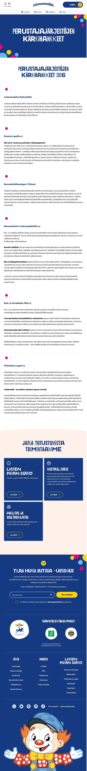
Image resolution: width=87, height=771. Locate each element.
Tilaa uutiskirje (67, 595)
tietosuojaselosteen (55, 602)
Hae (5, 6)
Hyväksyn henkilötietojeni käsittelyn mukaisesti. (45, 602)
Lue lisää (13, 494)
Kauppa (9, 6)
